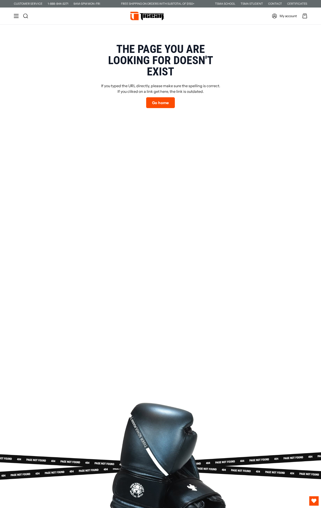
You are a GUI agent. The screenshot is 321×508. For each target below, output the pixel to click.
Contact (275, 3)
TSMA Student (252, 3)
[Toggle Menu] (16, 16)
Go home (160, 102)
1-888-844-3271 (58, 3)
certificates (297, 3)
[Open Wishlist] (314, 501)
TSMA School (225, 3)
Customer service (28, 3)
